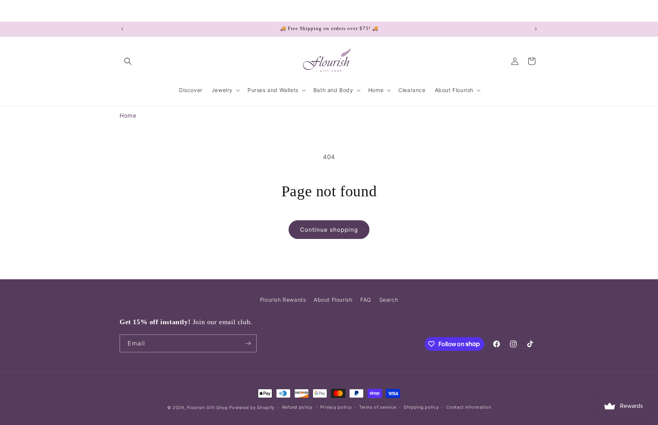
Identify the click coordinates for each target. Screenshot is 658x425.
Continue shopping (329, 229)
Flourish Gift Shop (207, 407)
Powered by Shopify (252, 407)
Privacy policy (336, 407)
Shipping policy (421, 407)
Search (388, 299)
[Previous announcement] (122, 29)
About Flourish (333, 299)
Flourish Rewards (283, 299)
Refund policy (297, 407)
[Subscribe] (248, 343)
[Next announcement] (535, 29)
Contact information (468, 407)
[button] (128, 61)
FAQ (365, 299)
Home (128, 115)
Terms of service (377, 407)
